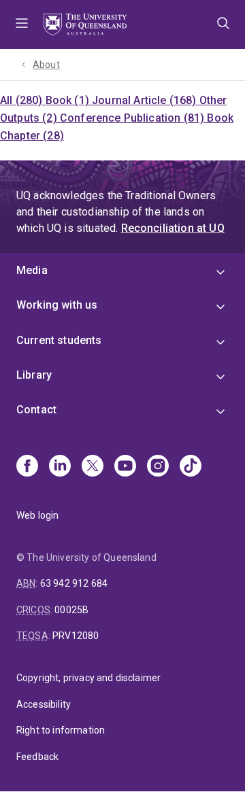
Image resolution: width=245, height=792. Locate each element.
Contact (36, 409)
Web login (37, 515)
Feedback (37, 756)
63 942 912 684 (74, 583)
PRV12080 (75, 635)
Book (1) (69, 100)
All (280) (23, 100)
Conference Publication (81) (133, 117)
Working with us (56, 304)
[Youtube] (125, 467)
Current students (59, 340)
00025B (71, 609)
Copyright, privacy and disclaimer (88, 677)
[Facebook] (27, 467)
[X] (92, 467)
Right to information (60, 730)
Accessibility (43, 704)
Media (32, 270)
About (46, 64)
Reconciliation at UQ (173, 228)
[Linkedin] (60, 467)
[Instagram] (158, 467)
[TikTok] (190, 467)
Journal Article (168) (145, 100)
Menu (22, 24)
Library (34, 374)
